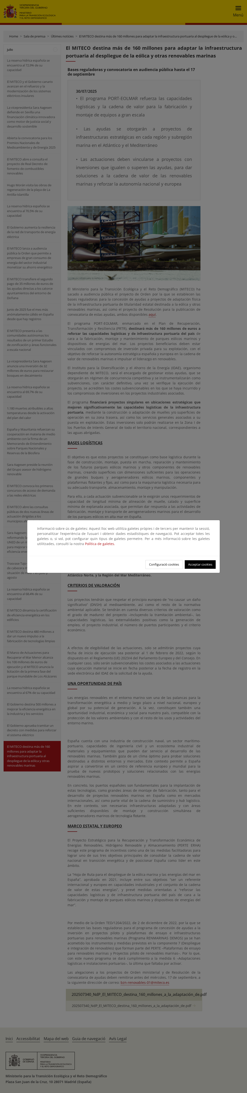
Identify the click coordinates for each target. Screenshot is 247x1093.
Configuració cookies (164, 564)
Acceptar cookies (200, 564)
